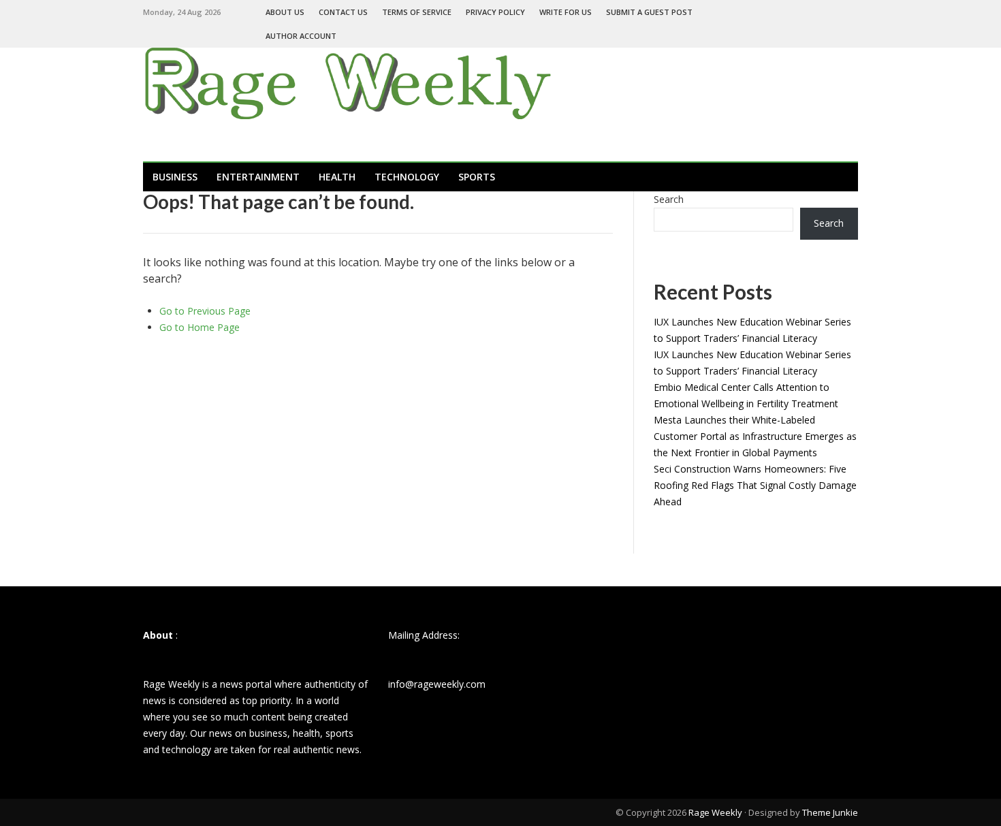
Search (669, 199)
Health (337, 176)
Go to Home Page (199, 327)
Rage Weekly (715, 812)
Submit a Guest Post (649, 12)
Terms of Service (416, 12)
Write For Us (565, 12)
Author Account (301, 36)
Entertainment (258, 176)
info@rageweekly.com (437, 684)
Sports (476, 176)
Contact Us (343, 12)
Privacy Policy (495, 12)
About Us (285, 12)
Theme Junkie (830, 812)
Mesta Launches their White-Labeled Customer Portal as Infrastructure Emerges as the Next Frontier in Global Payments (755, 436)
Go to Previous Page (205, 310)
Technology (407, 176)
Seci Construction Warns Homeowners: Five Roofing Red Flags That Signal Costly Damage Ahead (755, 485)
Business (175, 176)
